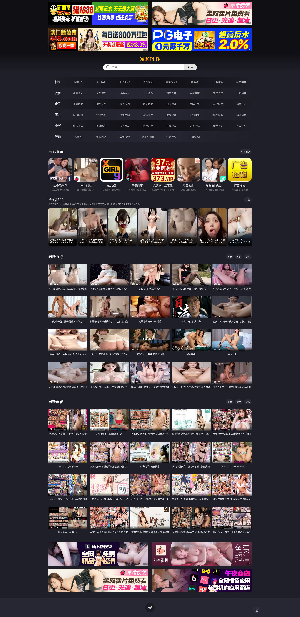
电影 (58, 104)
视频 (58, 93)
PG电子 (78, 82)
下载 (248, 199)
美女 (230, 256)
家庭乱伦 (101, 126)
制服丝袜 (171, 104)
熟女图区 (218, 115)
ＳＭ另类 (241, 93)
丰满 (230, 401)
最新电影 (55, 401)
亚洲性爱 (78, 104)
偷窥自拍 (78, 115)
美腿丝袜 (171, 115)
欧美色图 (125, 115)
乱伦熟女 (218, 104)
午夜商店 (101, 136)
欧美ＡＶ (125, 93)
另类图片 (241, 115)
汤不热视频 (148, 136)
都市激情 (78, 126)
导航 (58, 137)
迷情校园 (171, 126)
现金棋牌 (218, 82)
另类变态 (241, 104)
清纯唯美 (195, 115)
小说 (58, 126)
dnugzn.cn (150, 59)
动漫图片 (148, 115)
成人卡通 (125, 104)
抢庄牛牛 (241, 82)
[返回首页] (257, 610)
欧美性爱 (148, 104)
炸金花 (194, 82)
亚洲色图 (101, 115)
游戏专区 (148, 82)
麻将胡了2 (171, 82)
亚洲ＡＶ (78, 93)
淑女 (239, 401)
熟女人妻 (171, 93)
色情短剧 (195, 136)
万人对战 (125, 82)
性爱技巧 (241, 126)
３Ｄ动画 (148, 93)
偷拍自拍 (101, 104)
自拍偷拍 (101, 93)
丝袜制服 (195, 93)
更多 (248, 256)
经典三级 (195, 104)
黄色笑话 (218, 126)
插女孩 (78, 136)
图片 (58, 115)
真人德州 (101, 82)
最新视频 (55, 256)
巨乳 (239, 256)
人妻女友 (125, 126)
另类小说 (195, 126)
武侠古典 (148, 126)
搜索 (190, 67)
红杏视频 (171, 136)
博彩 (58, 82)
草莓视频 (125, 136)
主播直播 (218, 93)
